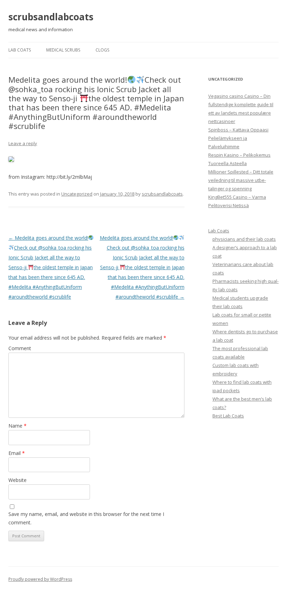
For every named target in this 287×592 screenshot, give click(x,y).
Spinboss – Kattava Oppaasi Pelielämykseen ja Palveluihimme (238, 138)
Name (17, 425)
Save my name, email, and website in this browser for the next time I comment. (86, 518)
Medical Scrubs (63, 50)
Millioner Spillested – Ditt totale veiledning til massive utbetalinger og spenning (240, 180)
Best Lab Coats (228, 416)
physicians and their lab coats (244, 239)
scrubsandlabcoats (50, 17)
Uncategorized (76, 194)
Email (16, 453)
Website (17, 480)
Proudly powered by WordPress (40, 579)
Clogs (102, 50)
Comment (19, 348)
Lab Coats (19, 50)
